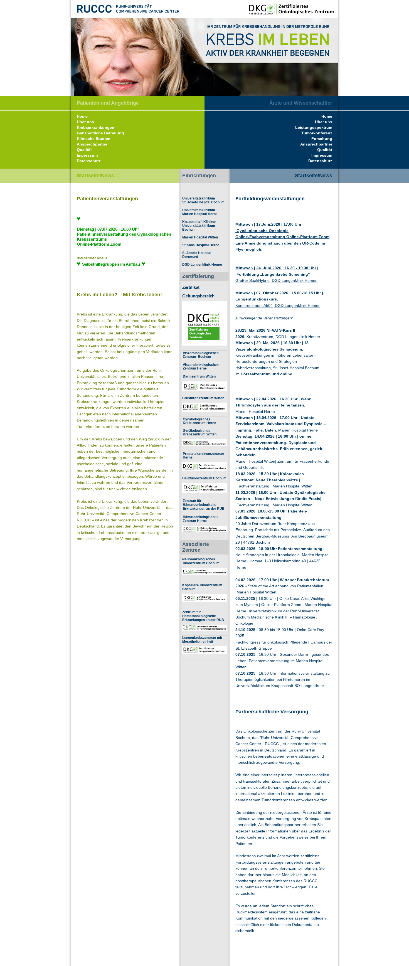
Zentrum (190, 521)
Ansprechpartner (316, 144)
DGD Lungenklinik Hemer (202, 265)
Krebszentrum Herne (199, 423)
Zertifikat (190, 287)
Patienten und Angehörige (108, 103)
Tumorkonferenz (316, 133)
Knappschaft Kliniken (199, 222)
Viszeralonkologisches (201, 353)
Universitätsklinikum (198, 198)
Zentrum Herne (195, 368)
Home (326, 116)
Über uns (323, 122)
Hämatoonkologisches (200, 517)
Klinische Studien (93, 138)
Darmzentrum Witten (199, 376)
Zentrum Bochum (197, 356)
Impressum (321, 155)
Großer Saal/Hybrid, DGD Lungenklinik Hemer (276, 280)
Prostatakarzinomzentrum (203, 453)
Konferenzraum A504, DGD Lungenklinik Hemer (277, 305)
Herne (188, 457)
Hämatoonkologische (199, 505)
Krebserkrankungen (95, 127)
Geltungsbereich (198, 296)
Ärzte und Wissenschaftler (300, 103)
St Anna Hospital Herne (200, 245)
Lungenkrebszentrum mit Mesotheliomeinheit (202, 640)
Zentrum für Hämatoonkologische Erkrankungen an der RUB (203, 616)
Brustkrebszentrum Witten (203, 398)
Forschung (321, 138)
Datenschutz (320, 161)
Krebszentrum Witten (199, 434)
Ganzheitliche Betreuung (100, 133)
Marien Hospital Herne (200, 214)
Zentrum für (192, 501)
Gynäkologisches (196, 419)
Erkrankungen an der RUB (204, 509)
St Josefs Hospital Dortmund (196, 255)
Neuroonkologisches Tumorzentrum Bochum (201, 561)
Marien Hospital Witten (200, 237)
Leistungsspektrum (313, 127)
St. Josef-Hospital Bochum (203, 202)
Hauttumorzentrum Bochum (204, 478)
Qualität (324, 149)
